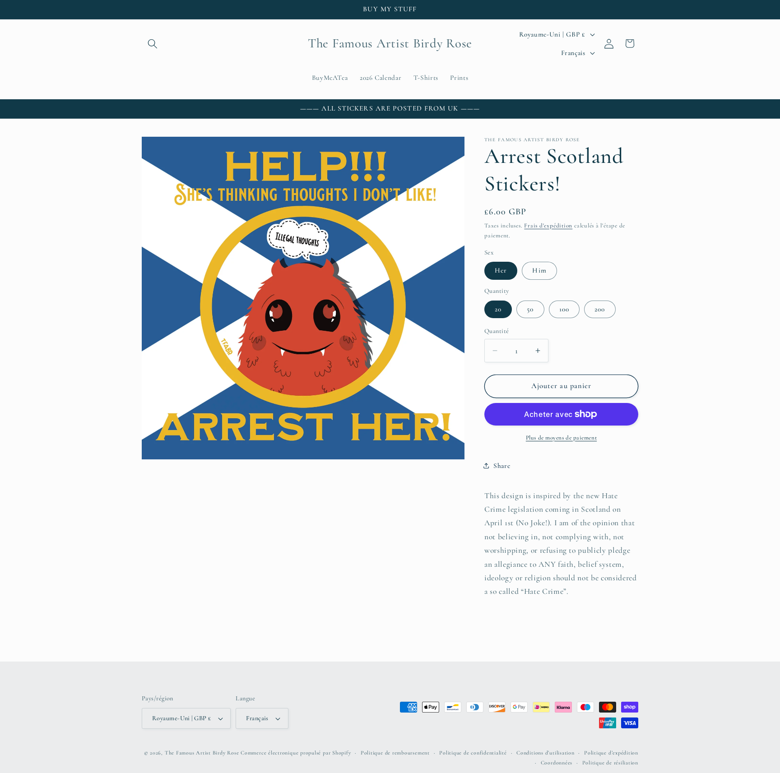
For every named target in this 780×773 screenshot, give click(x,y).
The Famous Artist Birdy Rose (202, 753)
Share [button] (501, 466)
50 (530, 309)
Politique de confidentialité (473, 753)
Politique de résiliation (610, 762)
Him (539, 270)
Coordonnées (556, 762)
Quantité (496, 331)
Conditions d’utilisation (545, 753)
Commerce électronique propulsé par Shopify (296, 753)
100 (564, 309)
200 (599, 309)
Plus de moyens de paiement (561, 437)
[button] (152, 43)
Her (501, 270)
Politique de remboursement (395, 753)
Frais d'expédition (548, 225)
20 (498, 309)
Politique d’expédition (611, 753)
